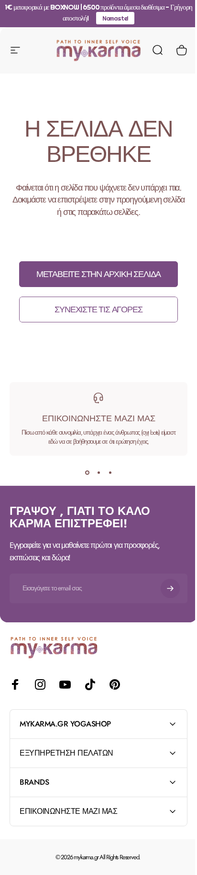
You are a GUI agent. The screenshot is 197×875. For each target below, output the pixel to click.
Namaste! (115, 18)
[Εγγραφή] (170, 588)
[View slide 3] (110, 473)
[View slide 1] (87, 473)
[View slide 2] (98, 473)
